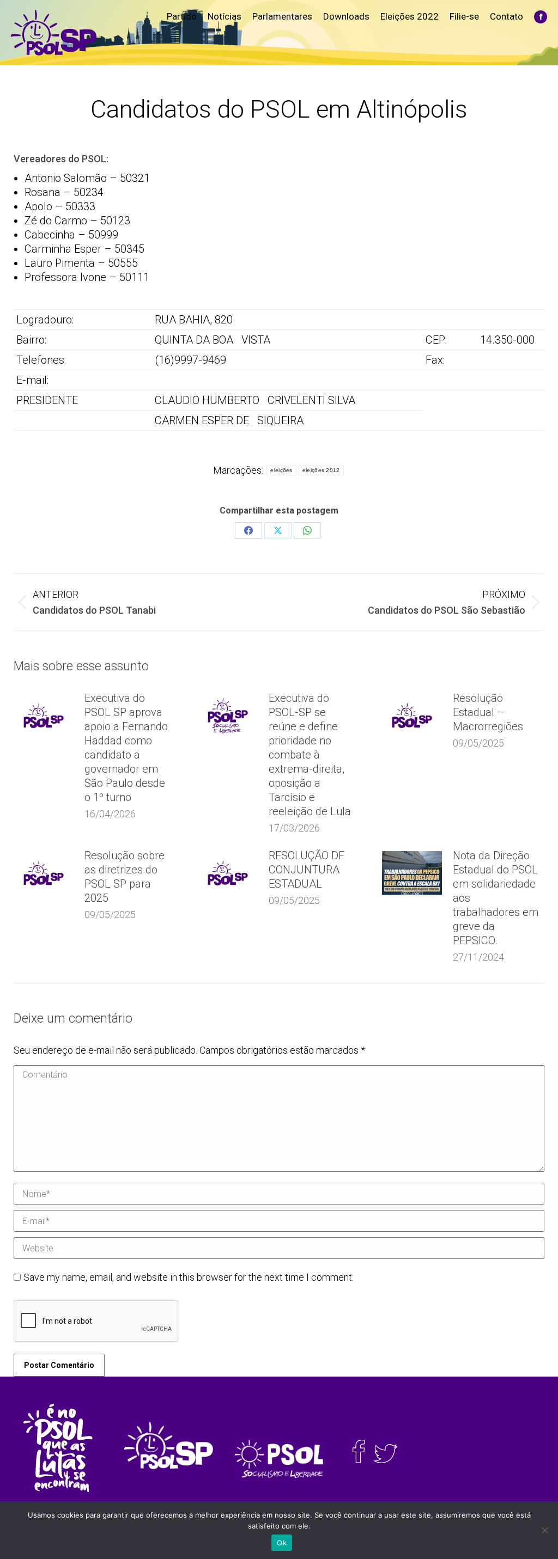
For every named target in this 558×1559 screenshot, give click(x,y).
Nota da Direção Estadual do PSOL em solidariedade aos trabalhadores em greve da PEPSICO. (495, 898)
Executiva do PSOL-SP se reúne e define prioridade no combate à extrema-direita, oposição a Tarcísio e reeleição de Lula (310, 755)
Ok (282, 1542)
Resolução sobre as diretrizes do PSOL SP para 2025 (124, 876)
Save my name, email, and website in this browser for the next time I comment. (188, 1277)
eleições (281, 470)
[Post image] (44, 715)
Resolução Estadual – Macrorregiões (488, 712)
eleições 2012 (321, 470)
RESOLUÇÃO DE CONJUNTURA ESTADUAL (306, 869)
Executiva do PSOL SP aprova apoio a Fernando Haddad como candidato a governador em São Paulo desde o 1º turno (126, 748)
